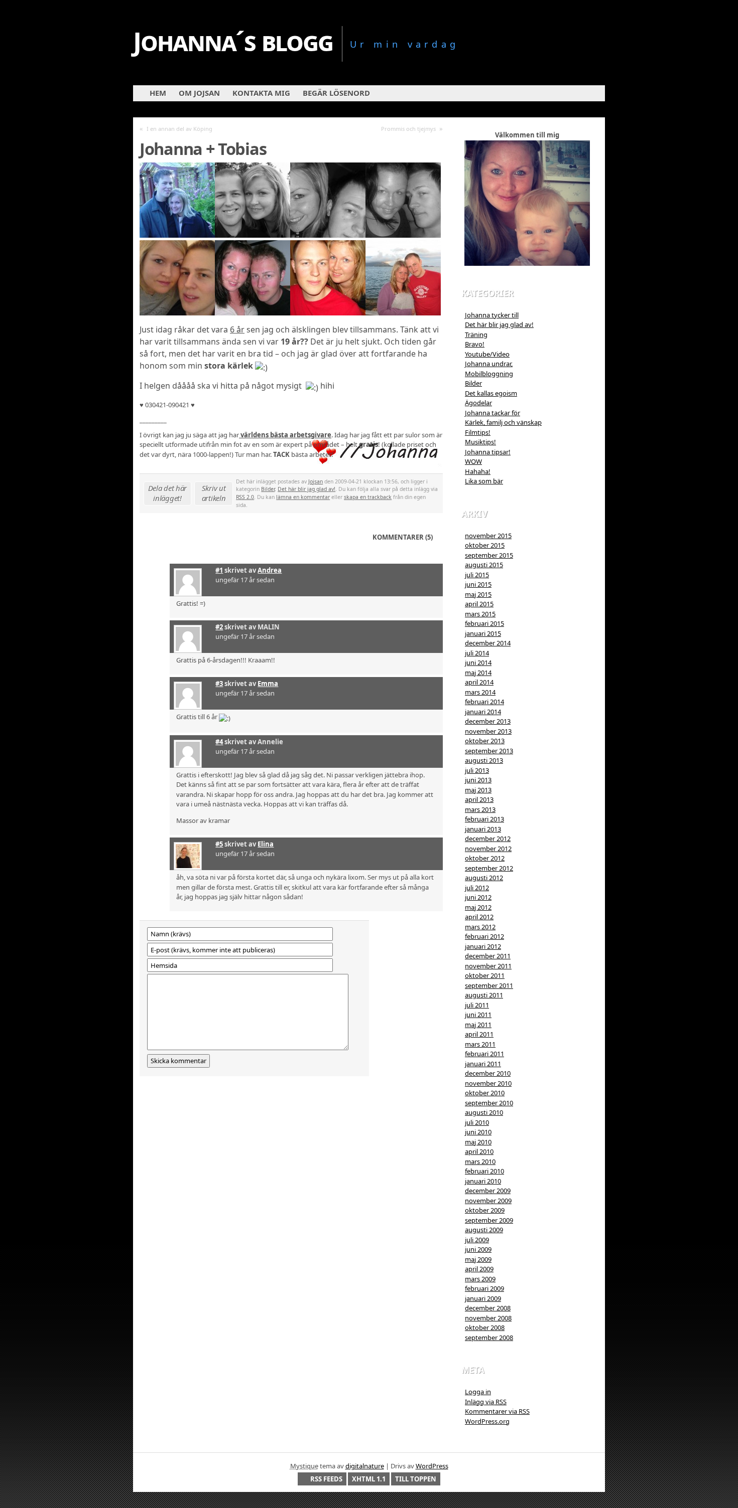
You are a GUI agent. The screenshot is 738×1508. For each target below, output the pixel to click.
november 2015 (488, 535)
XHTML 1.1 (369, 1478)
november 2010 (488, 1083)
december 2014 (488, 642)
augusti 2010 (484, 1112)
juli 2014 (477, 652)
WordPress (432, 1465)
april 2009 (479, 1268)
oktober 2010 (485, 1092)
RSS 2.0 (245, 496)
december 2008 (488, 1307)
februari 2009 (484, 1288)
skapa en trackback (368, 496)
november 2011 (488, 965)
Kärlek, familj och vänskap (503, 422)
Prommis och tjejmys (408, 128)
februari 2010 (484, 1171)
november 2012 (488, 848)
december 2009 (488, 1190)
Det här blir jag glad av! (306, 488)
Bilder (268, 488)
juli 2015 (477, 574)
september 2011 (489, 985)
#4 (219, 741)
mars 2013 (480, 809)
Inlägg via (486, 1401)
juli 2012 (477, 887)
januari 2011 (483, 1063)
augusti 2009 (484, 1229)
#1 (219, 570)
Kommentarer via (497, 1411)
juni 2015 (478, 584)
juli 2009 (477, 1239)
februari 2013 (484, 818)
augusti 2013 (484, 760)
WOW (473, 461)
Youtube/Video (487, 354)
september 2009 (489, 1220)
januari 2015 (483, 633)
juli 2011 (477, 1005)
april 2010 (479, 1151)
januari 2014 (483, 711)
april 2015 (479, 603)
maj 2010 (478, 1141)
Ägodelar (478, 402)
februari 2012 (484, 936)
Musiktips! (480, 441)
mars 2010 (480, 1161)
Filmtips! (477, 432)
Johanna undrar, (489, 363)
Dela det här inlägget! (167, 493)
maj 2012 (478, 907)
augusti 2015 (484, 564)
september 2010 (489, 1102)
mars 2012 (480, 926)
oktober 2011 (485, 975)
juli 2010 (477, 1122)
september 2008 (489, 1337)
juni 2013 (478, 779)
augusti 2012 (484, 877)
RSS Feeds (326, 1478)
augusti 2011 (484, 994)
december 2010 (488, 1073)
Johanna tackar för (492, 412)
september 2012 (489, 868)
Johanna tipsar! (488, 451)
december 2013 (488, 721)
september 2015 (489, 555)
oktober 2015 (485, 545)
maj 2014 (478, 672)
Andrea (270, 570)
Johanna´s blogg (233, 41)
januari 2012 (483, 946)
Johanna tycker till (492, 314)
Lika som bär (484, 480)
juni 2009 (478, 1249)
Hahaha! (477, 471)
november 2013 (488, 731)
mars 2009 (480, 1278)
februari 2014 (484, 701)
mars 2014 (480, 692)
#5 (219, 844)
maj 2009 (478, 1259)
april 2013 (479, 799)
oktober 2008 (485, 1327)
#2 (219, 626)
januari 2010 (483, 1181)
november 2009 (488, 1200)
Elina (266, 844)
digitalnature (364, 1465)
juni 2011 (478, 1014)
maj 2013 (478, 789)
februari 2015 (484, 623)
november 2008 (488, 1317)
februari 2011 (484, 1053)
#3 (219, 683)
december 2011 (488, 955)
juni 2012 (478, 897)
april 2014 (479, 682)
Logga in (478, 1391)
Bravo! (474, 344)
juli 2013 (477, 770)
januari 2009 (483, 1298)
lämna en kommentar (303, 496)
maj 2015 (478, 594)
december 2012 (488, 838)
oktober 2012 (485, 858)
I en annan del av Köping (179, 128)
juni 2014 (478, 662)
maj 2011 (478, 1024)
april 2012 (479, 916)
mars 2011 (480, 1044)
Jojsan (315, 481)
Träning (476, 334)
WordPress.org (487, 1421)
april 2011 (479, 1034)
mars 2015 (480, 613)
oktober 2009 (485, 1210)
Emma (268, 683)
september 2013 (489, 750)
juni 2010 (478, 1131)
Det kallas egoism (491, 393)
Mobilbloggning (489, 373)
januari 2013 (483, 828)
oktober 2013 (485, 740)
